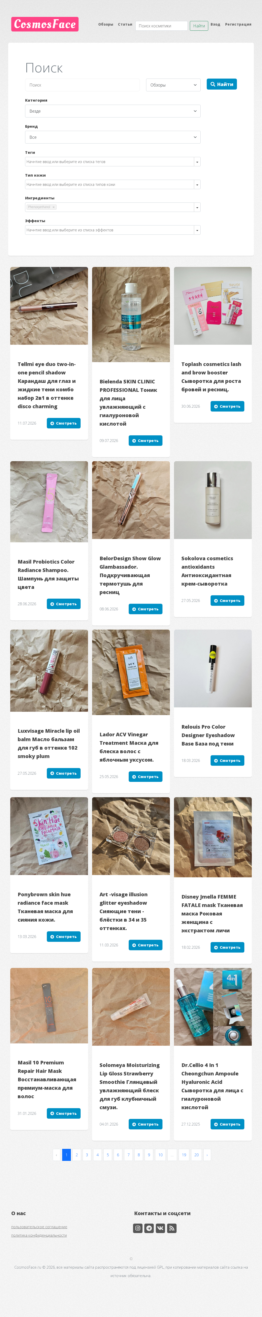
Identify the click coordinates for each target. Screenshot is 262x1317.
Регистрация (238, 24)
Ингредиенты (39, 197)
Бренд (31, 126)
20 (196, 1154)
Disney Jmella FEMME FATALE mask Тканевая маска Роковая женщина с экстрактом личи (212, 913)
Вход (215, 24)
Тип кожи (35, 175)
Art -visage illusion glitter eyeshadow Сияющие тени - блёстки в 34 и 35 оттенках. (124, 911)
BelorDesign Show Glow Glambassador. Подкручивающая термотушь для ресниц (130, 575)
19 (184, 1154)
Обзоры (105, 24)
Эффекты (35, 220)
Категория (36, 100)
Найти (199, 26)
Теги (30, 152)
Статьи (125, 24)
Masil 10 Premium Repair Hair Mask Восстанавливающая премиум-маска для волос (47, 1079)
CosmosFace (45, 24)
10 (160, 1154)
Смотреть (66, 423)
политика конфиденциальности (39, 1235)
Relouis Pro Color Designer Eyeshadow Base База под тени (208, 735)
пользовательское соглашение (39, 1226)
